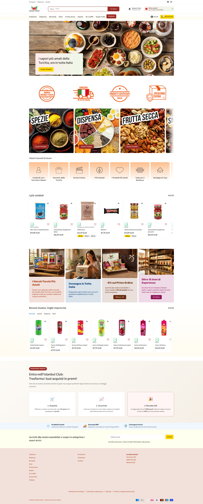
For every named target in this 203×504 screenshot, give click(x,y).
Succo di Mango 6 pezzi (100, 345)
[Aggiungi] (31, 224)
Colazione (32, 454)
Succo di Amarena (140, 345)
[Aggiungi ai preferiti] (48, 224)
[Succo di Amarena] (143, 327)
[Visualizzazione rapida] (48, 203)
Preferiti (31, 480)
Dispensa (32, 458)
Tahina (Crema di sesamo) (133, 230)
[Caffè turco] (87, 211)
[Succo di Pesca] (164, 327)
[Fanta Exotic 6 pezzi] (39, 327)
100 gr (80, 236)
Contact (80, 461)
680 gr (134, 236)
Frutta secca (33, 467)
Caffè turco (81, 230)
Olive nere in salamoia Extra (39, 230)
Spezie (31, 470)
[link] (46, 94)
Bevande (32, 461)
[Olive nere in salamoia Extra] (40, 211)
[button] (167, 17)
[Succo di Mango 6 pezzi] (101, 327)
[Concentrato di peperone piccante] (158, 211)
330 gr (128, 236)
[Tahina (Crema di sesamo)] (134, 211)
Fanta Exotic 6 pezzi (37, 345)
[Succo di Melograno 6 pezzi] (60, 327)
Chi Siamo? (81, 454)
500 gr (93, 236)
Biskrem (103, 230)
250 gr (87, 236)
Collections (81, 458)
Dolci (30, 464)
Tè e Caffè (32, 474)
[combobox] (83, 9)
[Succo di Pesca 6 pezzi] (80, 327)
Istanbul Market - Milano (41, 500)
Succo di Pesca (160, 345)
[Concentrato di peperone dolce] (64, 211)
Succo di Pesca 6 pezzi (79, 345)
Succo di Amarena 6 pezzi (122, 345)
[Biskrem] (111, 211)
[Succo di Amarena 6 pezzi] (122, 327)
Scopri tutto (33, 477)
